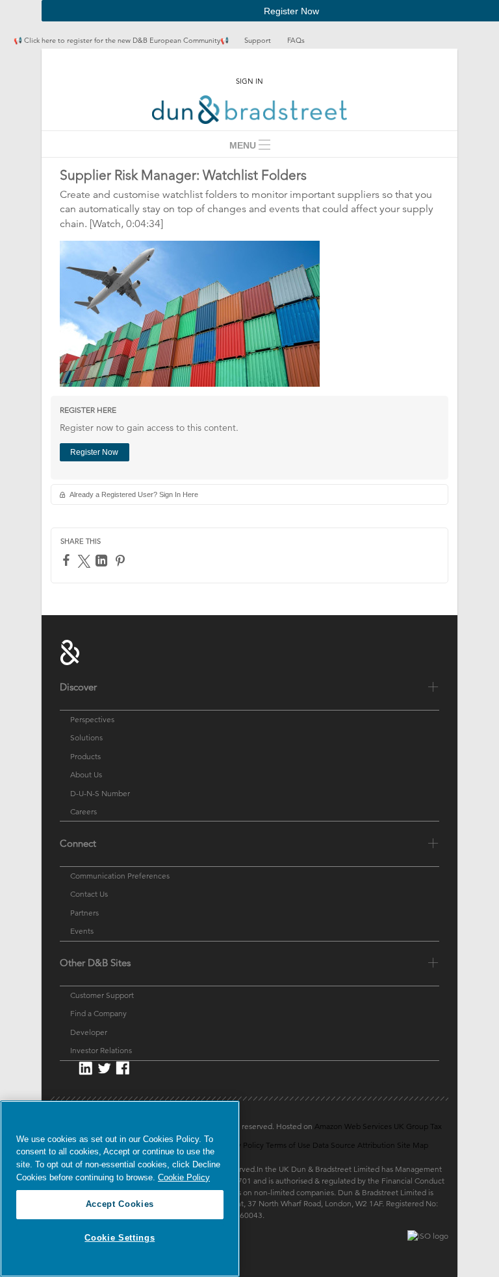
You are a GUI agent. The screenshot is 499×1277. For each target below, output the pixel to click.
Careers (83, 811)
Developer (88, 1032)
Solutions (86, 737)
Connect (78, 843)
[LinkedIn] (103, 560)
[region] (120, 1189)
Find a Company (98, 1013)
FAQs (296, 40)
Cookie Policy (184, 1177)
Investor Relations (101, 1050)
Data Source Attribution (354, 1145)
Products (85, 756)
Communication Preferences (120, 876)
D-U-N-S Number (100, 792)
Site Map (412, 1145)
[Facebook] (67, 560)
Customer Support (102, 995)
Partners (84, 913)
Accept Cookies (120, 1204)
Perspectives (92, 719)
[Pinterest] (121, 560)
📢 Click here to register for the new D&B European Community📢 (122, 40)
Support (257, 40)
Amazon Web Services (353, 1126)
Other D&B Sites (95, 962)
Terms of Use (288, 1145)
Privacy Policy (240, 1145)
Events (82, 931)
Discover (78, 687)
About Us (86, 774)
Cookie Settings (119, 1238)
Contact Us (89, 894)
